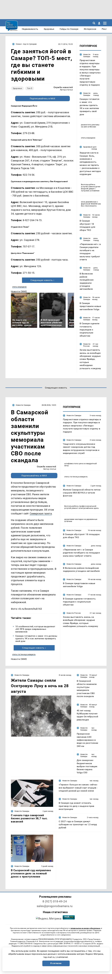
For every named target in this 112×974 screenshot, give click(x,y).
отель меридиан (19, 287)
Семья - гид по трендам (26, 44)
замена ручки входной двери (90, 188)
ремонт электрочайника (82, 508)
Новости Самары (87, 55)
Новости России (87, 345)
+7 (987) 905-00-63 (25, 944)
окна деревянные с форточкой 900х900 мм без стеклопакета (91, 204)
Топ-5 (29, 88)
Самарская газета (41, 513)
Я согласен (56, 963)
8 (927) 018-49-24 (54, 901)
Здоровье (17, 88)
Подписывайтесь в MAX (42, 98)
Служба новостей (63, 87)
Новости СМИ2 (19, 291)
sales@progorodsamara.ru (55, 906)
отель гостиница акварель (24, 654)
